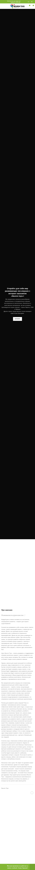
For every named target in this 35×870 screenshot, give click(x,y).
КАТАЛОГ (17, 319)
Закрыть (32, 867)
